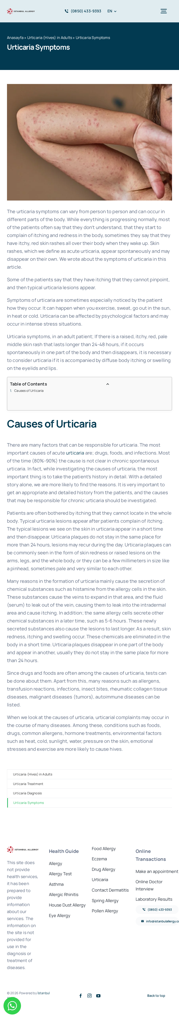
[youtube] (98, 996)
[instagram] (89, 996)
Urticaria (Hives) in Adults (49, 37)
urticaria (75, 453)
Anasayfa (15, 37)
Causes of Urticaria (29, 390)
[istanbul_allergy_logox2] (21, 9)
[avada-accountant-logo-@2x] (22, 847)
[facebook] (81, 996)
